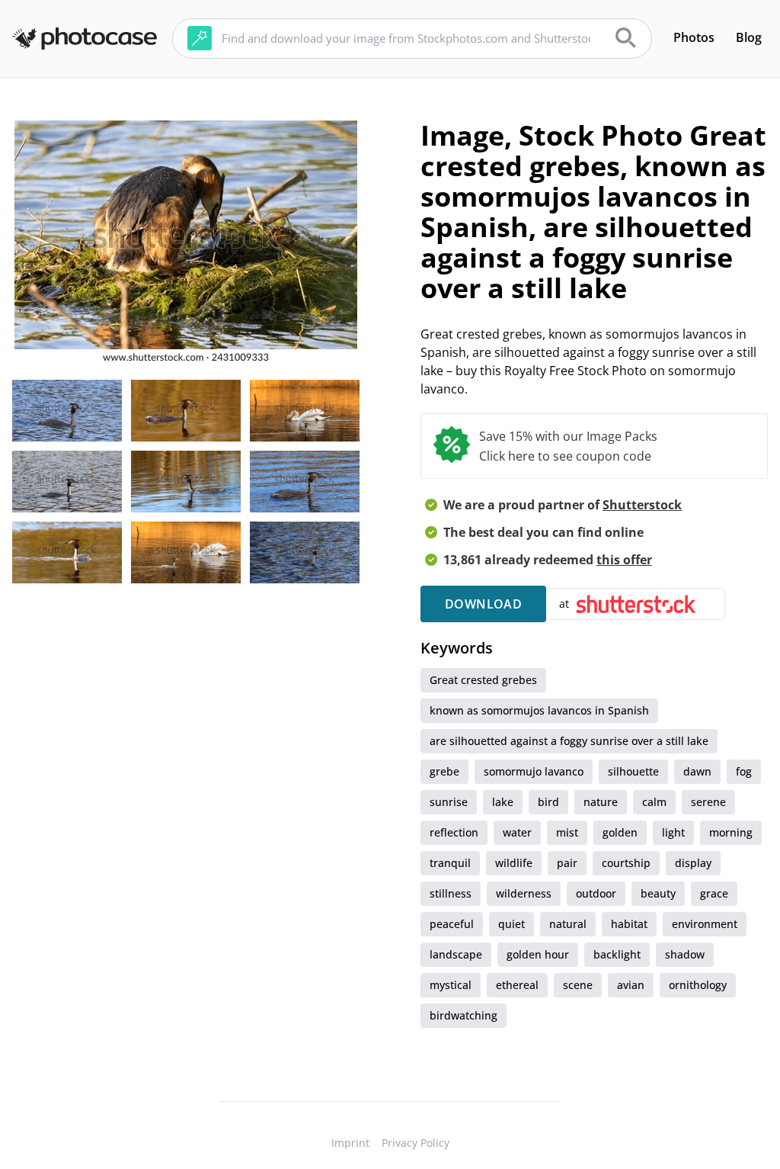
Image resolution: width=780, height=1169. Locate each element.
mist (567, 832)
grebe (444, 771)
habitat (629, 924)
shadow (685, 954)
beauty (658, 893)
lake (502, 802)
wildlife (513, 863)
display (693, 863)
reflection (454, 832)
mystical (451, 985)
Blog (749, 37)
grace (714, 893)
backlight (617, 954)
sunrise (449, 802)
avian (630, 985)
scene (578, 985)
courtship (626, 863)
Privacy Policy (415, 1142)
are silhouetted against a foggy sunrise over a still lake (569, 741)
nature (600, 802)
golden (620, 832)
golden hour (538, 954)
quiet (511, 924)
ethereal (517, 985)
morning (731, 832)
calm (654, 802)
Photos (693, 37)
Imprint (350, 1142)
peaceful (452, 924)
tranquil (450, 863)
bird (548, 802)
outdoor (596, 893)
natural (568, 924)
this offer (624, 559)
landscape (456, 954)
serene (708, 802)
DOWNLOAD (483, 604)
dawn (697, 771)
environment (704, 924)
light (673, 832)
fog (744, 771)
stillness (451, 893)
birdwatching (463, 1015)
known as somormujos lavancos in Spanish (539, 710)
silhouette (633, 771)
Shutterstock (642, 504)
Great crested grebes (483, 680)
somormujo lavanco (533, 771)
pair (567, 863)
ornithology (698, 985)
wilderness (523, 893)
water (517, 832)
